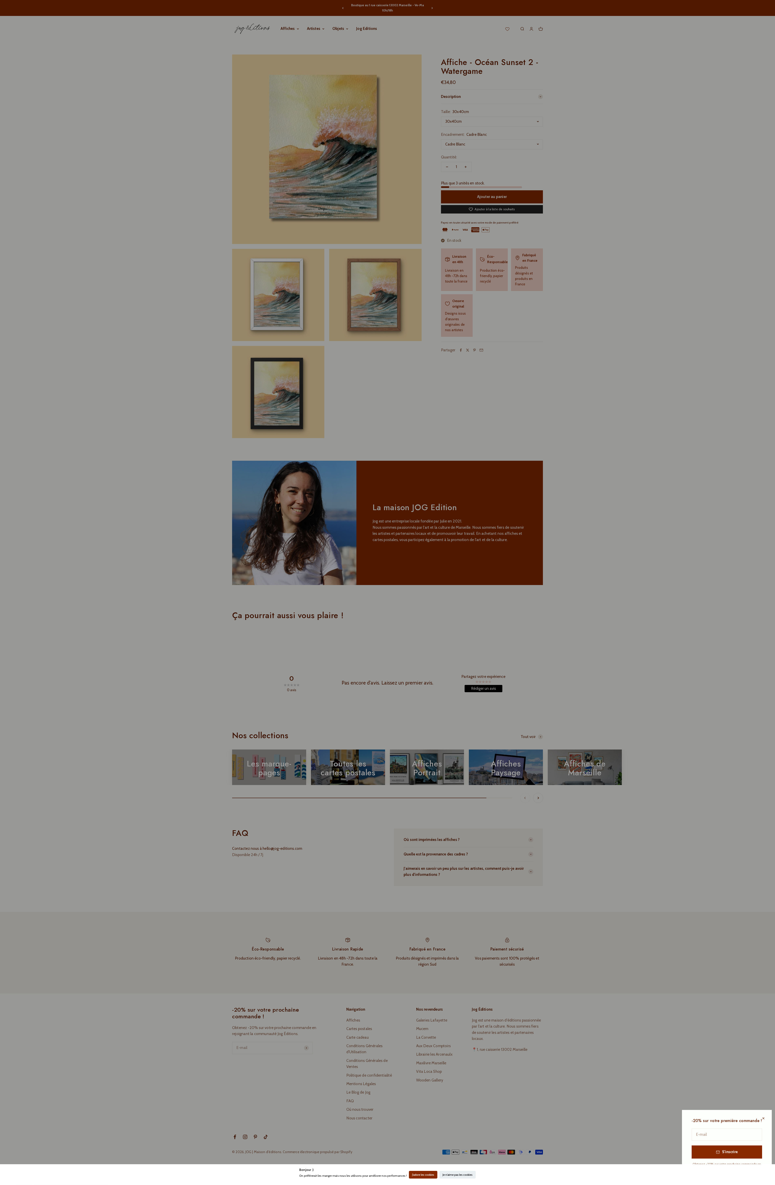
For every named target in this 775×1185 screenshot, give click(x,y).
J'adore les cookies (423, 1175)
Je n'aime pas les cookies (457, 1175)
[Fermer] (763, 1118)
